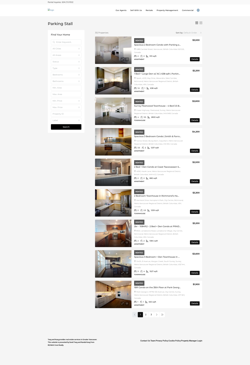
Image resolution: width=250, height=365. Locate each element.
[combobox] (192, 32)
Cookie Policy (174, 341)
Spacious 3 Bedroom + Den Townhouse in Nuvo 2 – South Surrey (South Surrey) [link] (175, 257)
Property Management (167, 10)
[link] (113, 50)
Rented (139, 40)
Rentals (149, 10)
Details (194, 59)
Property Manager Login (191, 341)
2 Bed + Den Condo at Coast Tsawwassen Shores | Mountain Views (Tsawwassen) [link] (176, 167)
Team (153, 341)
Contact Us (145, 341)
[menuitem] (198, 10)
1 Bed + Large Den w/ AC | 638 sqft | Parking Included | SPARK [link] (166, 74)
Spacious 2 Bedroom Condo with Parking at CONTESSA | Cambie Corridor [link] (172, 45)
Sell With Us (136, 10)
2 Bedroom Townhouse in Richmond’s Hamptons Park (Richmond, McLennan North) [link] (179, 196)
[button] (196, 23)
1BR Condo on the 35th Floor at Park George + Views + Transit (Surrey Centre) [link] (174, 287)
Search (66, 127)
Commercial (187, 10)
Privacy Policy (162, 341)
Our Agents (121, 10)
